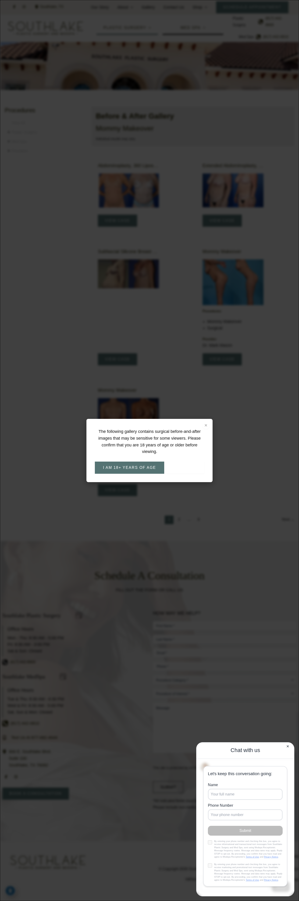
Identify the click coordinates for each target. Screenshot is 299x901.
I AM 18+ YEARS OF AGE (129, 468)
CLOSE (185, 468)
